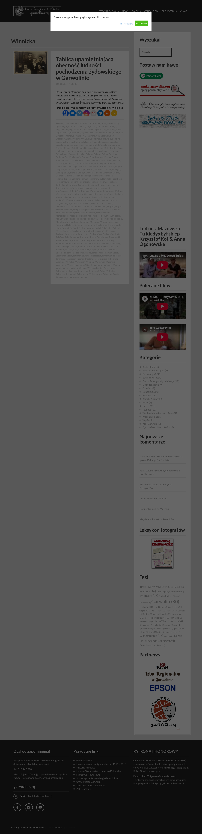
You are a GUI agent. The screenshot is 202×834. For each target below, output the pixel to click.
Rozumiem (141, 23)
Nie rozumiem (126, 24)
